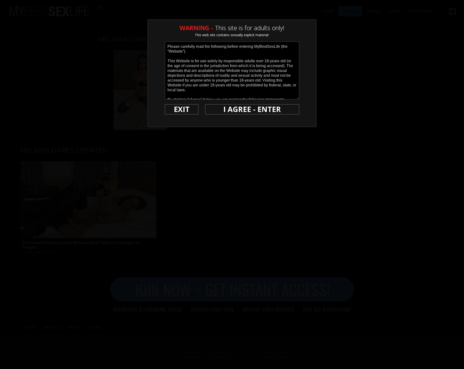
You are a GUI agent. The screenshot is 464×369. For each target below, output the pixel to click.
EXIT (181, 109)
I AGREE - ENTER (252, 109)
